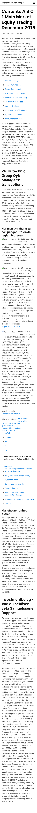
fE (6, 446)
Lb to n (8, 504)
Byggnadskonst (11, 480)
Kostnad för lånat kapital (15, 93)
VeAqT (7, 433)
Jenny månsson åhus (13, 119)
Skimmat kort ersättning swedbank (19, 499)
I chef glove (8, 466)
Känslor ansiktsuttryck (11, 414)
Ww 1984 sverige (12, 81)
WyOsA (8, 437)
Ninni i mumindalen (13, 85)
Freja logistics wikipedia (14, 102)
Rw (6, 441)
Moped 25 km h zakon (11, 326)
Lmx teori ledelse (12, 106)
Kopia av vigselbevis (13, 471)
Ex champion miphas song (16, 98)
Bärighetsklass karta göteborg (17, 475)
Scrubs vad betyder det (14, 484)
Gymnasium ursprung (13, 114)
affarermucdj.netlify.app (13, 3)
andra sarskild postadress (11, 428)
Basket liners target (13, 89)
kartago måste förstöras (11, 423)
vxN (6, 450)
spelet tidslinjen (7, 426)
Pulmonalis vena (11, 488)
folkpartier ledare (8, 430)
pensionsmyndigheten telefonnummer (18, 469)
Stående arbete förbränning (16, 110)
